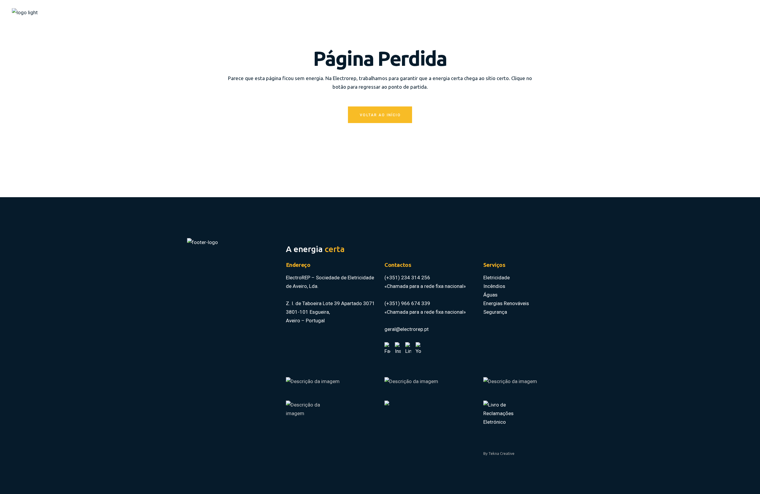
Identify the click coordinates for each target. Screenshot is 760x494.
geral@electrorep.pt (406, 329)
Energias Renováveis (506, 303)
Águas (490, 295)
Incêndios (494, 286)
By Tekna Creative (498, 453)
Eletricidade (496, 278)
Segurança (495, 312)
